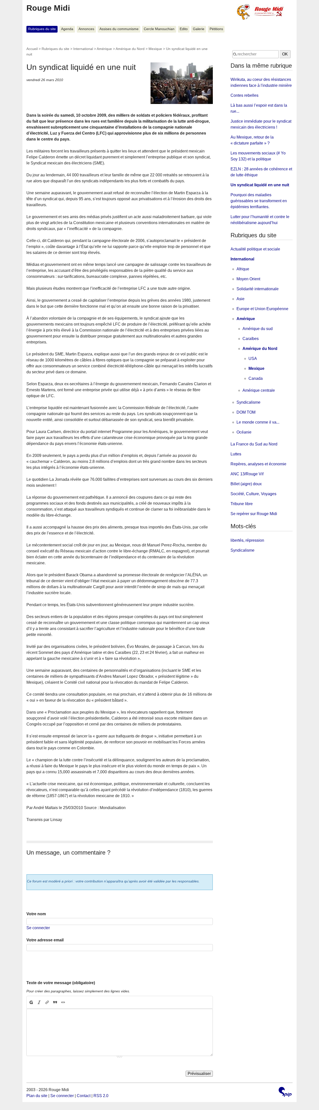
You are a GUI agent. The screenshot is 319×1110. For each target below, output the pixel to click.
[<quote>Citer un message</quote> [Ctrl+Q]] (55, 1002)
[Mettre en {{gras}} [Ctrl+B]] (31, 1002)
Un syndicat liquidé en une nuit (260, 185)
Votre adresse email (45, 940)
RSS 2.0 (100, 1096)
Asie (240, 299)
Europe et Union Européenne (262, 309)
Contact (83, 1096)
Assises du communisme (119, 29)
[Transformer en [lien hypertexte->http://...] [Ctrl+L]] (47, 1002)
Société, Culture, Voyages (253, 494)
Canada (255, 378)
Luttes (236, 454)
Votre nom (36, 914)
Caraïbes (250, 339)
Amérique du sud (257, 329)
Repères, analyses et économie (258, 464)
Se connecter (38, 928)
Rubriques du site (42, 29)
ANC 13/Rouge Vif (247, 474)
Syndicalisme (248, 402)
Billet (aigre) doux (246, 484)
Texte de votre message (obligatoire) (60, 983)
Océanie (244, 432)
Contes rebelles (244, 95)
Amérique (104, 49)
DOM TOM (246, 412)
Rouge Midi (48, 7)
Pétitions (216, 29)
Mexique (155, 49)
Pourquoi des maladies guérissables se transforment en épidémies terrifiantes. (259, 201)
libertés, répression (247, 540)
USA (252, 358)
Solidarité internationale (258, 289)
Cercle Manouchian (159, 29)
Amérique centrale (258, 390)
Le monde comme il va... (258, 422)
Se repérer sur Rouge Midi (254, 514)
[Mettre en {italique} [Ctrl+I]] (39, 1002)
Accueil (32, 49)
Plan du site (36, 1096)
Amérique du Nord (130, 49)
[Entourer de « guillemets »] (63, 1002)
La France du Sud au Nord (254, 444)
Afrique (243, 269)
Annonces (86, 29)
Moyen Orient (248, 279)
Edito (184, 29)
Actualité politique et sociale (255, 249)
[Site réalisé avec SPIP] (285, 1092)
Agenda (67, 29)
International (83, 49)
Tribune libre (242, 504)
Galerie (198, 29)
